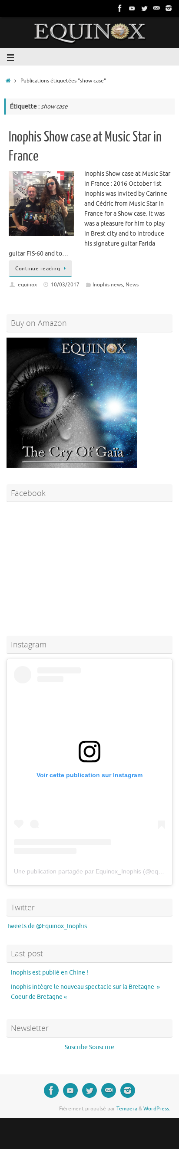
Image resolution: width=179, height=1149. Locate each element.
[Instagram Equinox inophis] (168, 8)
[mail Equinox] (156, 8)
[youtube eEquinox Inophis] (132, 8)
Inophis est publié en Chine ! (49, 972)
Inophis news (108, 284)
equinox (27, 284)
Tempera (126, 1108)
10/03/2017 (65, 284)
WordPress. (156, 1108)
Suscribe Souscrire (89, 1047)
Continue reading (37, 268)
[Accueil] (8, 80)
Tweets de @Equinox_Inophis (47, 926)
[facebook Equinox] (120, 8)
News (132, 284)
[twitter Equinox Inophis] (144, 8)
